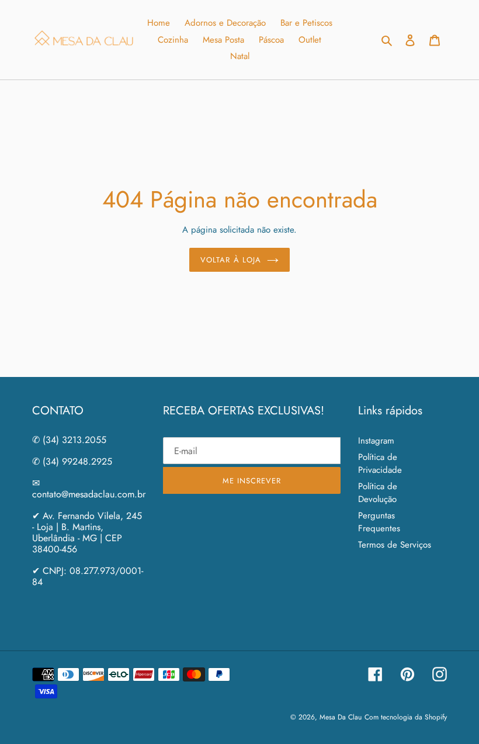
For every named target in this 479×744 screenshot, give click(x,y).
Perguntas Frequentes (379, 522)
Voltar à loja (230, 259)
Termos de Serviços (394, 544)
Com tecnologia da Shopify (406, 717)
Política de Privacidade (380, 464)
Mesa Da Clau (341, 717)
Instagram (376, 440)
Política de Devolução (377, 493)
